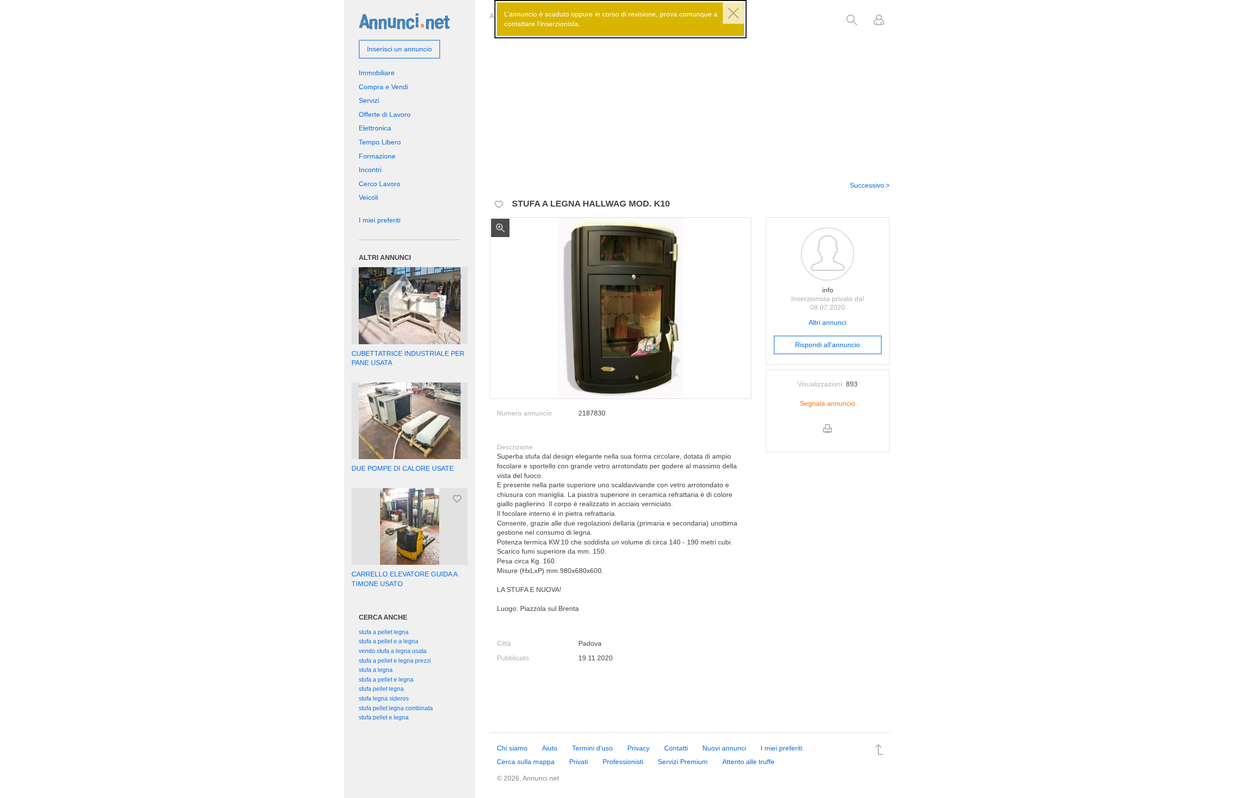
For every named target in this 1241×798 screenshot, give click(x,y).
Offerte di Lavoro (385, 114)
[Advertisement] (689, 98)
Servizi (369, 100)
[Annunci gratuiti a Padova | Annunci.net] (404, 21)
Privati (578, 762)
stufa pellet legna (381, 689)
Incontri (370, 170)
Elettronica (375, 128)
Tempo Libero (380, 142)
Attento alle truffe (748, 762)
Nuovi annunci (724, 748)
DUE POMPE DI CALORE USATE (402, 468)
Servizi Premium (683, 762)
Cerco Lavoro (379, 184)
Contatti (676, 748)
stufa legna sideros (384, 698)
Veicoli (368, 197)
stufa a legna (376, 670)
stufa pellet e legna (384, 717)
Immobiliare (377, 73)
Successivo (867, 185)
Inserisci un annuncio (399, 49)
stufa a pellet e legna (386, 679)
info (827, 290)
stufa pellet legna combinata (396, 708)
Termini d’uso (592, 748)
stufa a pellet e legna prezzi (395, 660)
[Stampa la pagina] (827, 437)
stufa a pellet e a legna (388, 641)
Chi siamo (512, 748)
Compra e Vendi (383, 87)
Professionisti (623, 762)
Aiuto (549, 748)
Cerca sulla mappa (526, 762)
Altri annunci (827, 322)
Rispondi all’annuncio (827, 345)
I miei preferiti (379, 220)
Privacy (638, 748)
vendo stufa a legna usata (393, 651)
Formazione (377, 156)
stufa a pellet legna (384, 632)
